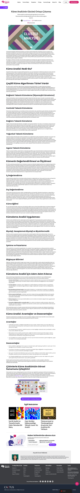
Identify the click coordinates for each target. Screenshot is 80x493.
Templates (33, 2)
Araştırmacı (48, 471)
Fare (24, 473)
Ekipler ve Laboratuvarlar (51, 473)
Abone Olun (52, 444)
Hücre (24, 469)
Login (66, 2)
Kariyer (74, 489)
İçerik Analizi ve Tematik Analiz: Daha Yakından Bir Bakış (15, 424)
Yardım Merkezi (60, 471)
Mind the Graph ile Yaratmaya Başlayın (31, 399)
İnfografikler (37, 471)
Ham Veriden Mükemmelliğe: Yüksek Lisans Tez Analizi (31, 424)
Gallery (19, 2)
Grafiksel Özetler (38, 469)
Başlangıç (48, 467)
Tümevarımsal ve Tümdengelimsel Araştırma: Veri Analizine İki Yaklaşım (47, 425)
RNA (24, 471)
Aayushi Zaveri (26, 20)
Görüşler (14, 471)
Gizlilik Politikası (55, 489)
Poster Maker (26, 2)
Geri (6, 7)
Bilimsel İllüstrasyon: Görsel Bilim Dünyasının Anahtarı (73, 468)
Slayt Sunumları (37, 467)
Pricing (39, 2)
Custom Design (46, 2)
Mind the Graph (19, 375)
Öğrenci (47, 469)
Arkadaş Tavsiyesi (16, 469)
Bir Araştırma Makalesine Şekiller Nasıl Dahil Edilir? (73, 472)
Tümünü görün (26, 475)
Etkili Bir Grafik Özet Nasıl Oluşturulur (72, 475)
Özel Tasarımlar (60, 469)
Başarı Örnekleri (15, 473)
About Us (54, 2)
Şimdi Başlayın (74, 2)
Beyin (24, 467)
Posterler (36, 473)
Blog (60, 2)
